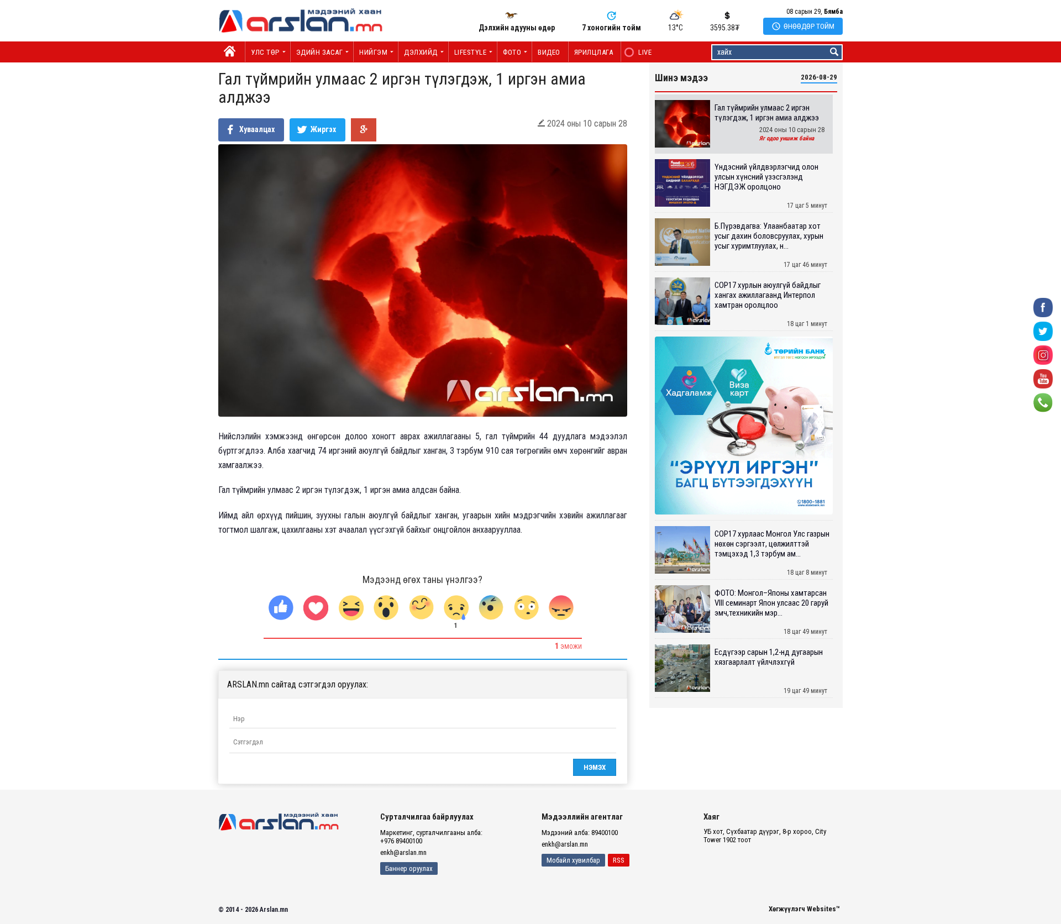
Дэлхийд (421, 52)
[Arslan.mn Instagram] (1043, 354)
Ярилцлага (593, 52)
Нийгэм (373, 52)
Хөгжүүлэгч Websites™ (804, 909)
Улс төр (265, 52)
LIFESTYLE (470, 52)
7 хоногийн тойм (611, 27)
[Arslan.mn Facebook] (1043, 307)
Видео (549, 52)
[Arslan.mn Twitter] (1043, 331)
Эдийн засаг (319, 52)
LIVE (639, 52)
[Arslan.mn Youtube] (1043, 378)
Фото (512, 52)
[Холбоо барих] (1043, 402)
